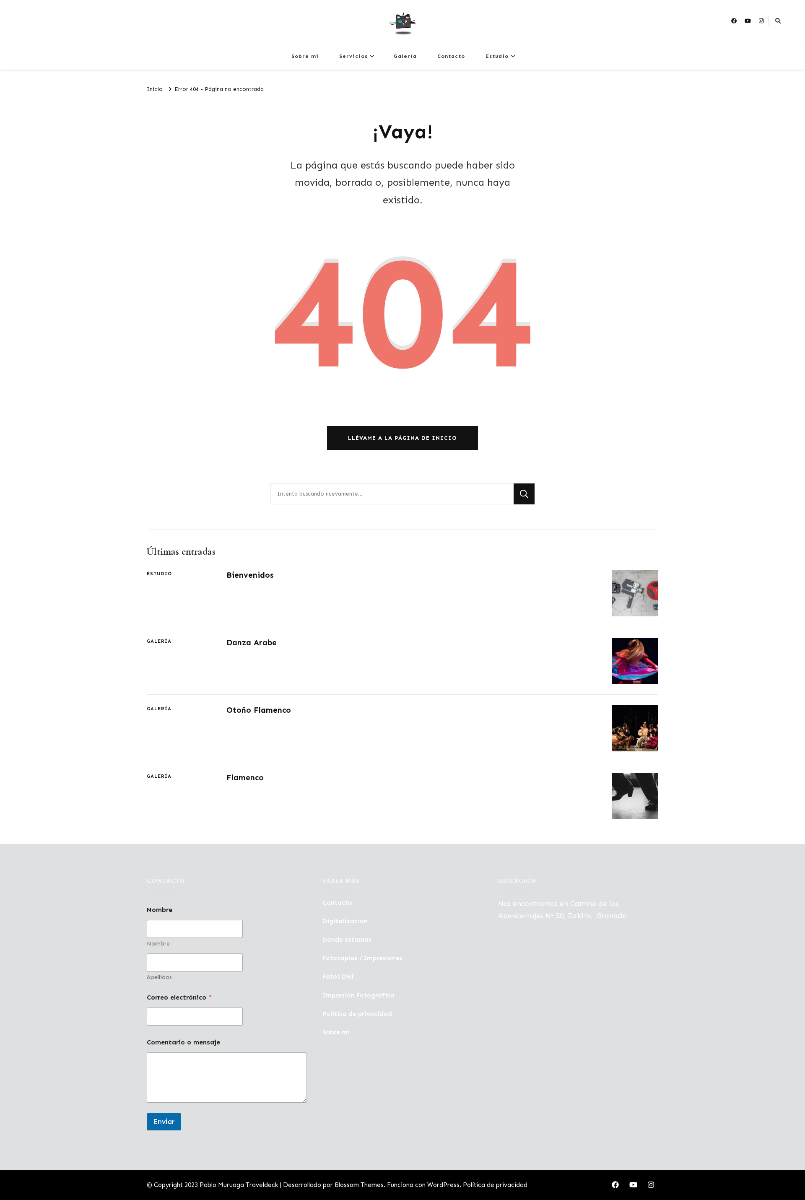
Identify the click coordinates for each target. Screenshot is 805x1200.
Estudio (497, 56)
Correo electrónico (179, 997)
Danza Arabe (251, 642)
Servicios (353, 56)
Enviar (164, 1121)
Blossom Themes (359, 1185)
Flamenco (245, 777)
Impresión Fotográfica (358, 995)
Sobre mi (305, 56)
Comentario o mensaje (183, 1042)
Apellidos (159, 977)
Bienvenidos (250, 575)
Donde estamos (346, 939)
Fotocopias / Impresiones (362, 958)
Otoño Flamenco (258, 710)
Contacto (451, 56)
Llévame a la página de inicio (402, 438)
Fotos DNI (338, 976)
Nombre (158, 943)
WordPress (443, 1185)
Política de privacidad (357, 1014)
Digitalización (345, 921)
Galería (405, 56)
